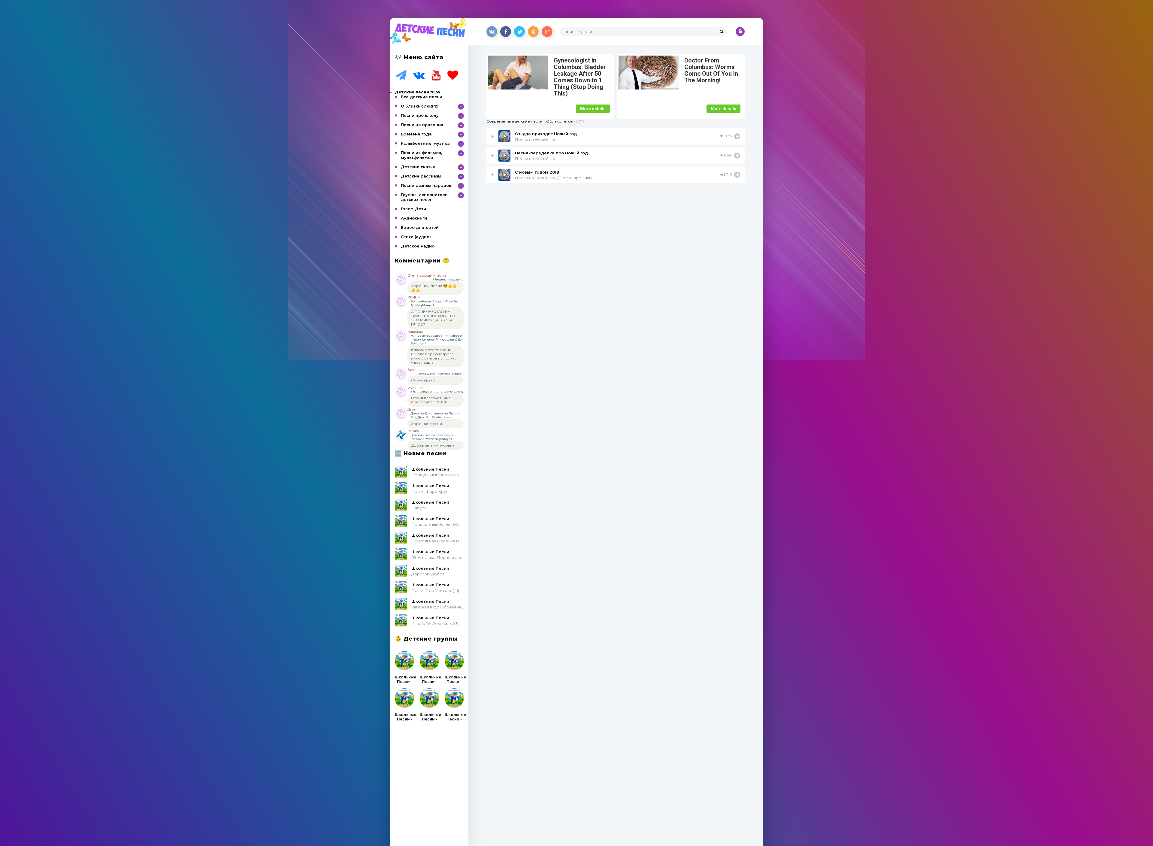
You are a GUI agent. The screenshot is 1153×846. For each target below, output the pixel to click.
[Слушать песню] (737, 136)
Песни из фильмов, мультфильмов (421, 155)
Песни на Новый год (535, 139)
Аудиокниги (414, 218)
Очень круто (423, 380)
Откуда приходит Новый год (546, 133)
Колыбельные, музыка (425, 143)
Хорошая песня (426, 423)
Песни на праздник (422, 124)
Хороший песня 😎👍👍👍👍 (434, 288)
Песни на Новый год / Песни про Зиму (553, 177)
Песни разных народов (426, 185)
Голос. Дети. (414, 208)
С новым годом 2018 (537, 172)
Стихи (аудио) (416, 236)
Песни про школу (420, 115)
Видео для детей (420, 227)
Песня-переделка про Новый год (551, 152)
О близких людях (419, 106)
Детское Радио (417, 246)
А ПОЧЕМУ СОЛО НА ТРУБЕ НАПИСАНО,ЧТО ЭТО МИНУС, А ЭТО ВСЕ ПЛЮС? (433, 317)
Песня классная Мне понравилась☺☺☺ (431, 400)
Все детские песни (421, 96)
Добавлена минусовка (432, 445)
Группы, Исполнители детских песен (424, 197)
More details (593, 108)
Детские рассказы (421, 176)
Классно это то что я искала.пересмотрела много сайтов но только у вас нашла (434, 356)
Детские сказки (418, 166)
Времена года (416, 134)
